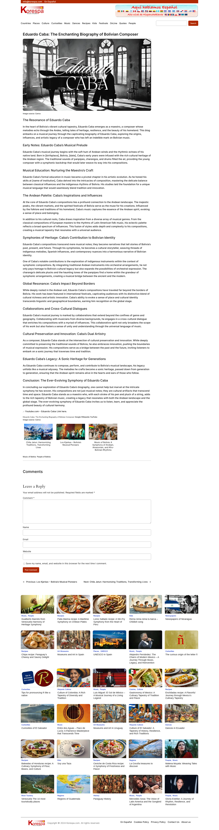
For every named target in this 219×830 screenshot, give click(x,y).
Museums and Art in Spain (70, 654)
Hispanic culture (64, 689)
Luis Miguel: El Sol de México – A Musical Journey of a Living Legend (109, 695)
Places (96, 651)
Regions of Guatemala (68, 799)
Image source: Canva (32, 113)
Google (78, 417)
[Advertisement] (175, 77)
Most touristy (27, 795)
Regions (132, 760)
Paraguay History (102, 799)
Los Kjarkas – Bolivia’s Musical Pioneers (70, 443)
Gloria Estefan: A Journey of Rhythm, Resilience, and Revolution (179, 802)
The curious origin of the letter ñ (181, 654)
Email (25, 539)
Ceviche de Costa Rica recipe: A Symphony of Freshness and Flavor (108, 766)
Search (193, 23)
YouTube (93, 417)
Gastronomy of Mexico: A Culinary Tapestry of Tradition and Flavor (144, 695)
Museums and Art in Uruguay (108, 728)
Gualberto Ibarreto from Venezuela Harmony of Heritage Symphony (33, 622)
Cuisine (132, 689)
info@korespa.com (32, 1)
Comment (28, 498)
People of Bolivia (44, 457)
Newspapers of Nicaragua (178, 619)
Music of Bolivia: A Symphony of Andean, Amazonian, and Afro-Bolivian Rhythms (103, 446)
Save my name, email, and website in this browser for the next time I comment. (66, 563)
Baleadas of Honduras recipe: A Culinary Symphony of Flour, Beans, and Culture (37, 766)
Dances (168, 725)
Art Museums (63, 651)
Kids (131, 616)
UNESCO (104, 651)
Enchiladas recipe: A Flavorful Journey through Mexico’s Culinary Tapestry (180, 695)
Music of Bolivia (29, 457)
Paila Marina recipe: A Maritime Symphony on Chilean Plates (73, 620)
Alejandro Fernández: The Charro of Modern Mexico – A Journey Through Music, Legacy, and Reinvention (144, 658)
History (96, 795)
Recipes (60, 616)
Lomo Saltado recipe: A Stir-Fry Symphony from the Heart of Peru (109, 622)
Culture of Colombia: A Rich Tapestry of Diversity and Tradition (71, 695)
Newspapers (170, 616)
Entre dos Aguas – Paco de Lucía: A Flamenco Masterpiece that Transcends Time (73, 731)
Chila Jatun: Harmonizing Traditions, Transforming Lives (38, 445)
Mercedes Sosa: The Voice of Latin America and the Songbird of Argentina (145, 802)
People (31, 616)
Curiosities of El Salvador (34, 728)
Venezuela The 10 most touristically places (33, 800)
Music (23, 616)
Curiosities (169, 651)
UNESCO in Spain (102, 654)
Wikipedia (85, 417)
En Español (50, 1)
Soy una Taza (64, 763)
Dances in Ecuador (175, 728)
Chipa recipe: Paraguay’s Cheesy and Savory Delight (35, 656)
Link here (61, 411)
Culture (140, 689)
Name (26, 527)
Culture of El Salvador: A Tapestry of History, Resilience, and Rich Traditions (145, 731)
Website (27, 551)
